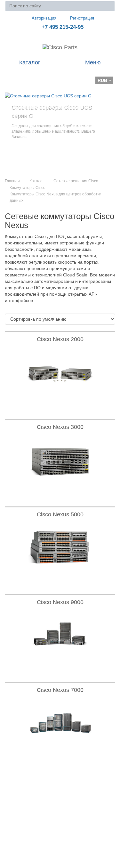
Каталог (36, 181)
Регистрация (82, 18)
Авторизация (44, 18)
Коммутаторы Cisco (27, 187)
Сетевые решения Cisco (75, 181)
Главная (12, 181)
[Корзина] (10, 75)
